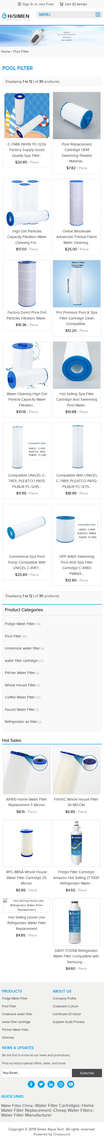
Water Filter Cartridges (57, 1105)
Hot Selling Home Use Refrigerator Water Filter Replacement (26, 923)
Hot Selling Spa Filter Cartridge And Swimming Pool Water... (76, 399)
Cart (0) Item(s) (76, 4)
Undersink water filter (24, 648)
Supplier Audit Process (69, 1022)
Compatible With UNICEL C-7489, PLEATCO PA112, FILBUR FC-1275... (76, 481)
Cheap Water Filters (72, 1110)
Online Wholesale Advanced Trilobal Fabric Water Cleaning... (76, 237)
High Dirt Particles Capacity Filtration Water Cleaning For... (27, 237)
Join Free (46, 4)
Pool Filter (16, 636)
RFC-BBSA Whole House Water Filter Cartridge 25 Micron (26, 878)
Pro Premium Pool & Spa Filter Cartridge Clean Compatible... (76, 318)
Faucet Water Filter (22, 710)
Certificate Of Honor (67, 1014)
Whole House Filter (22, 685)
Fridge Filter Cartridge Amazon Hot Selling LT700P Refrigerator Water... (76, 878)
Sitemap (8, 1038)
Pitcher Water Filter (22, 673)
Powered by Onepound (52, 1134)
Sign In (28, 4)
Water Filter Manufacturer (26, 1115)
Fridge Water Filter (23, 624)
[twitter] (41, 1084)
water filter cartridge (24, 661)
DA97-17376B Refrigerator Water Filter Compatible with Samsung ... (76, 956)
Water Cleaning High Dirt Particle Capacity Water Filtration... (27, 399)
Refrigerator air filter (23, 722)
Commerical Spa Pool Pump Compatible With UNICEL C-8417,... (27, 562)
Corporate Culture (65, 1006)
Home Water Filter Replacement (47, 1108)
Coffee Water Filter (23, 697)
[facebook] (31, 1084)
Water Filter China (17, 1105)
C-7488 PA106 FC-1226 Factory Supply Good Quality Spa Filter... (27, 150)
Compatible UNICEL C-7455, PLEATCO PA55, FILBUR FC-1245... (27, 481)
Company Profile (64, 999)
